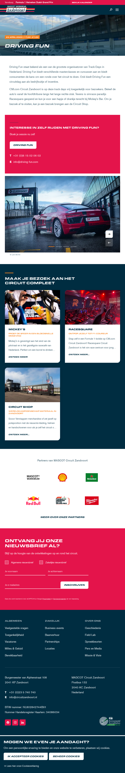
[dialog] (62, 754)
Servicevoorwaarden (59, 599)
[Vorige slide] (109, 242)
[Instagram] (15, 722)
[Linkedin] (23, 722)
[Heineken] (92, 477)
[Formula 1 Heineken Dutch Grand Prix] (62, 501)
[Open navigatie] (117, 10)
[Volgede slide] (109, 234)
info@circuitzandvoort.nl (23, 697)
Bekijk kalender (82, 2)
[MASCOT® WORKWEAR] (33, 477)
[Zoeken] (111, 10)
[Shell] (62, 477)
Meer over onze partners (63, 517)
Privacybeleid (46, 599)
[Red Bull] (33, 501)
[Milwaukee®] (92, 501)
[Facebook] (8, 722)
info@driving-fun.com (25, 161)
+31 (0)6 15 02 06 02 (27, 155)
